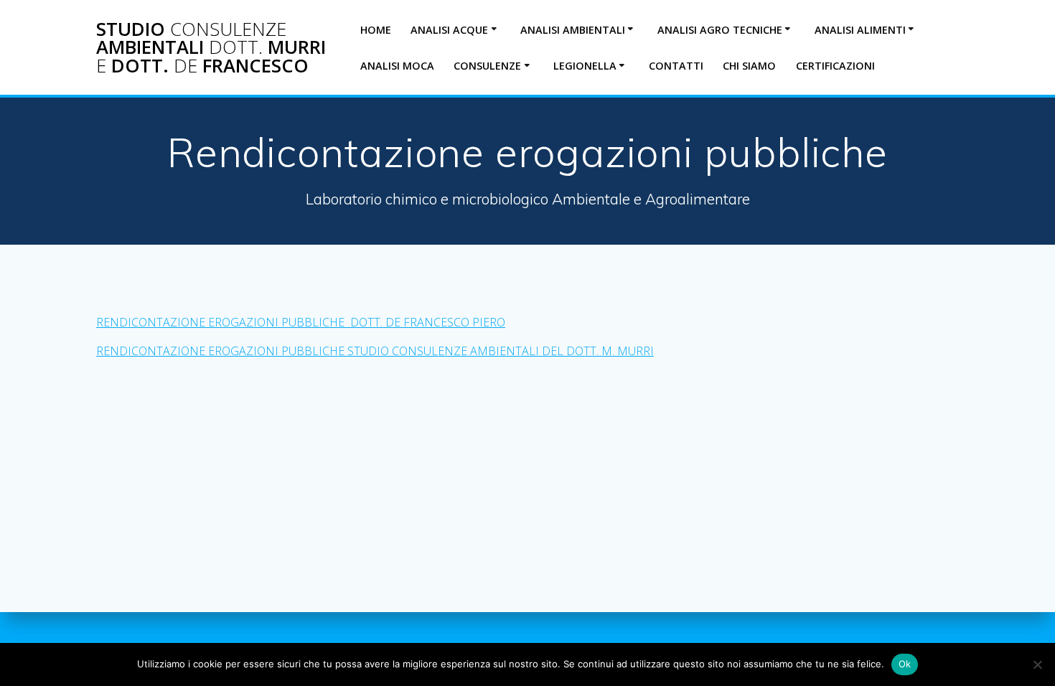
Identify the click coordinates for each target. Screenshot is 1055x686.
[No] (1037, 664)
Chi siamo (749, 65)
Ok (905, 663)
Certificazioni (835, 65)
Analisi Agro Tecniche (719, 30)
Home (375, 30)
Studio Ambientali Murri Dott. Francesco (211, 47)
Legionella (584, 65)
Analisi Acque (449, 30)
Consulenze (487, 65)
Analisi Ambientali (572, 30)
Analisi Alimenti (860, 30)
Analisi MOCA (397, 65)
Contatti (676, 65)
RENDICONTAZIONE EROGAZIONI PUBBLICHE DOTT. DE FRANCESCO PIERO (300, 322)
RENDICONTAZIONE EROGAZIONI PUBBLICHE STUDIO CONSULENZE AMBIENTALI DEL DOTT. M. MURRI (375, 351)
